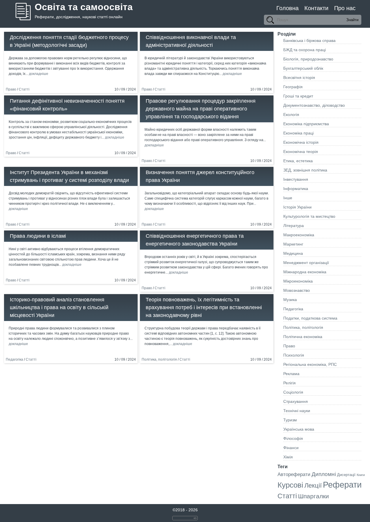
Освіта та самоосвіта (84, 7)
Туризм (290, 420)
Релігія (289, 383)
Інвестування (295, 179)
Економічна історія (301, 142)
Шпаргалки (313, 496)
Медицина (293, 253)
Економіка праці (298, 133)
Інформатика (295, 188)
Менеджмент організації (306, 262)
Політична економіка (302, 336)
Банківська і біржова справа (309, 40)
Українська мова (298, 429)
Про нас (345, 8)
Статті (24, 89)
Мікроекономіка (298, 281)
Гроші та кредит (298, 96)
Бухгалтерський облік (303, 68)
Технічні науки (296, 410)
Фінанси (291, 447)
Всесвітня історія (299, 77)
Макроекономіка (298, 235)
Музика (290, 299)
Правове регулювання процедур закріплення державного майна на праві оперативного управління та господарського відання (201, 108)
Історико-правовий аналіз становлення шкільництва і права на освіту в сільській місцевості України (59, 307)
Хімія (288, 457)
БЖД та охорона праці (304, 49)
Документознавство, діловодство (314, 105)
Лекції (313, 485)
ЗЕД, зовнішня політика (305, 170)
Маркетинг (293, 244)
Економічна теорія (300, 151)
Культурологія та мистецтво (309, 216)
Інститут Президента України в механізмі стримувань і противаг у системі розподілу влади (69, 176)
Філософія (293, 438)
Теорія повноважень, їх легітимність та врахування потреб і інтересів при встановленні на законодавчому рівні (204, 307)
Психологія (293, 355)
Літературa (293, 225)
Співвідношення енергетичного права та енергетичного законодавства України (195, 240)
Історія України (297, 207)
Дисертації (346, 475)
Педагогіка (14, 359)
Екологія (291, 114)
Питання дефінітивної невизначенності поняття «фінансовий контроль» (67, 105)
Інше (287, 197)
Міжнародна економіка (304, 272)
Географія (293, 86)
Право (11, 89)
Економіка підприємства (306, 123)
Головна (287, 8)
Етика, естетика (298, 160)
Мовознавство (296, 290)
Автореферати (294, 474)
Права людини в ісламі (38, 236)
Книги (361, 475)
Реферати (342, 484)
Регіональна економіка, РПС (310, 364)
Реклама (291, 373)
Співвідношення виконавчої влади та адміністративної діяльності (191, 41)
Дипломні (324, 474)
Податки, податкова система (310, 318)
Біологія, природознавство (308, 59)
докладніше (38, 74)
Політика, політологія (159, 359)
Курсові (290, 485)
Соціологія (293, 392)
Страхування (295, 401)
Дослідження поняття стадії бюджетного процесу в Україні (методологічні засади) (69, 41)
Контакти (316, 8)
